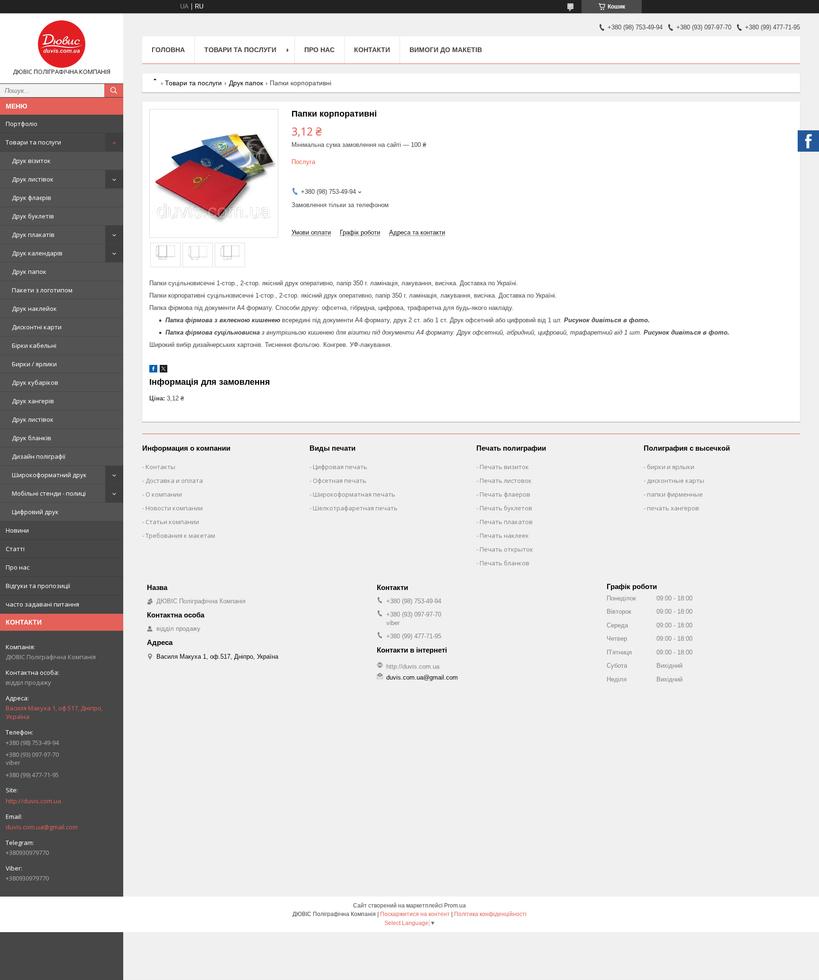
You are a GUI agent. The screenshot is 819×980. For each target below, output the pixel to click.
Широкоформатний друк (49, 475)
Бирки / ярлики (34, 364)
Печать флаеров (505, 494)
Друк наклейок (34, 308)
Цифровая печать (340, 467)
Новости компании (174, 508)
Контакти (372, 50)
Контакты (160, 467)
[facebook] (153, 370)
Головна (168, 50)
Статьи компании (172, 521)
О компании (164, 494)
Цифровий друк (35, 512)
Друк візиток (31, 160)
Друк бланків (31, 438)
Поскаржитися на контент (415, 914)
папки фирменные (675, 494)
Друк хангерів (33, 401)
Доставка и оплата (174, 480)
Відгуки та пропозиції (38, 585)
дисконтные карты (675, 480)
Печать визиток (504, 467)
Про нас (17, 567)
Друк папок (29, 271)
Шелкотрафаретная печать (355, 508)
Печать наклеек (504, 535)
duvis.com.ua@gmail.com (42, 827)
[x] (163, 370)
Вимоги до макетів (446, 50)
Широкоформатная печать (354, 494)
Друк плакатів (33, 234)
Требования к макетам (180, 535)
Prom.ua (455, 905)
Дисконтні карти (37, 327)
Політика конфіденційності (490, 914)
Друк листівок (33, 179)
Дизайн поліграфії (38, 456)
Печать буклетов (506, 508)
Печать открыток (506, 549)
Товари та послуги (33, 142)
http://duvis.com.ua (33, 801)
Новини (17, 530)
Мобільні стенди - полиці (49, 493)
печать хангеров (673, 508)
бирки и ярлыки (670, 467)
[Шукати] (113, 90)
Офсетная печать (339, 480)
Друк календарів (37, 253)
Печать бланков (504, 563)
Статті (15, 548)
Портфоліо (21, 123)
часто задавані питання (42, 604)
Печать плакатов (506, 521)
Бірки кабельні (34, 345)
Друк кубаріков (35, 382)
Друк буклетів (33, 216)
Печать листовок (506, 480)
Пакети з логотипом (42, 290)
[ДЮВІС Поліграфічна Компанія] (61, 44)
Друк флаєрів (31, 197)
